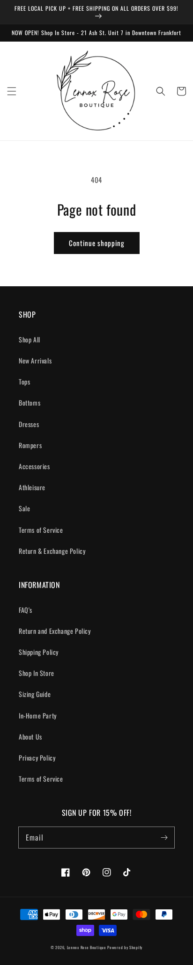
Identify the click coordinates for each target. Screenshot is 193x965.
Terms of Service (41, 530)
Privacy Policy (37, 757)
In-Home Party (38, 715)
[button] (11, 91)
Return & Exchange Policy (52, 551)
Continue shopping (97, 243)
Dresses (29, 424)
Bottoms (29, 402)
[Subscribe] (164, 837)
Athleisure (32, 487)
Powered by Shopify (124, 947)
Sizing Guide (35, 694)
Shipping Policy (39, 652)
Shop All (29, 339)
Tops (24, 381)
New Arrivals (35, 360)
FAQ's (25, 610)
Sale (24, 508)
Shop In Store (36, 673)
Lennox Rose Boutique (86, 947)
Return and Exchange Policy (55, 631)
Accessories (34, 466)
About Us (30, 736)
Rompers (30, 445)
